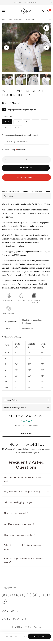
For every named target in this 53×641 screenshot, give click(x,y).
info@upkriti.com (9, 587)
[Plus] (47, 159)
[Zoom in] (46, 28)
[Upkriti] (26, 10)
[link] (37, 191)
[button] (46, 47)
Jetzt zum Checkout (26, 177)
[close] (51, 3)
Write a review (26, 433)
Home (4, 20)
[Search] (43, 10)
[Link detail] (4, 595)
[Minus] (5, 159)
